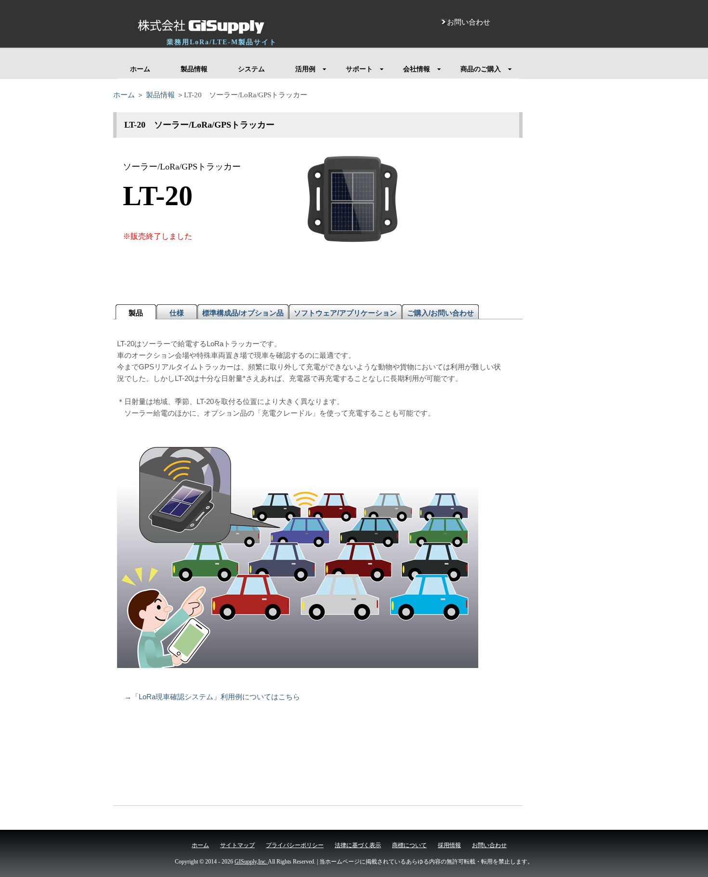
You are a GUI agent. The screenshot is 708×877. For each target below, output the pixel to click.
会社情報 (416, 69)
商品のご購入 (480, 69)
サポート (359, 69)
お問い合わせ (489, 845)
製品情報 (194, 69)
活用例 (305, 69)
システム (251, 69)
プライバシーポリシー (295, 845)
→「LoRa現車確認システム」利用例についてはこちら (212, 697)
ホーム (140, 69)
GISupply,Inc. (251, 861)
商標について (409, 845)
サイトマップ (237, 845)
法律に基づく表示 (358, 845)
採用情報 (449, 845)
